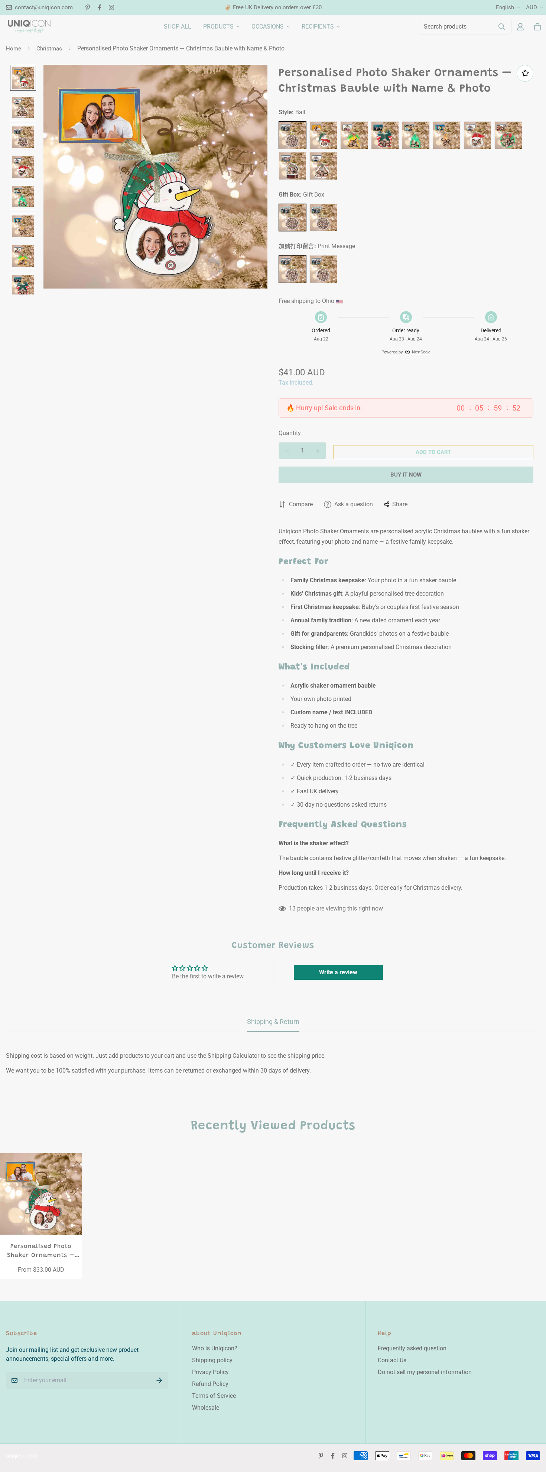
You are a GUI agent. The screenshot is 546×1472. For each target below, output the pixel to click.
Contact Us (392, 1360)
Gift (385, 135)
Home (13, 48)
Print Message (292, 269)
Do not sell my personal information (425, 1372)
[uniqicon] (29, 26)
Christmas (49, 48)
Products (218, 26)
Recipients (318, 26)
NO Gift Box (323, 217)
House (323, 166)
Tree (416, 135)
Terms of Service (214, 1395)
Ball (292, 135)
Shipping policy (212, 1360)
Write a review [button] (338, 972)
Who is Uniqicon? (214, 1348)
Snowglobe (292, 166)
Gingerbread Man (447, 135)
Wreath (508, 135)
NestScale (421, 352)
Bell (354, 135)
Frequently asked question (412, 1348)
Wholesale (205, 1407)
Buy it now (406, 474)
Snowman (323, 135)
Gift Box (292, 217)
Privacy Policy (210, 1372)
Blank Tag (323, 269)
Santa (477, 135)
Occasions (267, 26)
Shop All (177, 26)
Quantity (290, 433)
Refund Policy (210, 1383)
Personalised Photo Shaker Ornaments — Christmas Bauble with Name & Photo (40, 1252)
